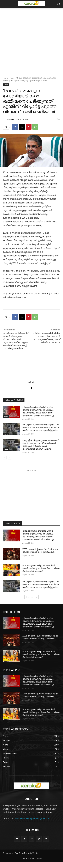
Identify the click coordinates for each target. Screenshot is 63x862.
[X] (22, 127)
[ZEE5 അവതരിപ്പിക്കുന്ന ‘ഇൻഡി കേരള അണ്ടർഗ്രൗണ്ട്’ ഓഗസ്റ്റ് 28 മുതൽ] (11, 554)
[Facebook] (15, 127)
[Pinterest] (29, 127)
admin (11, 119)
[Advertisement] (31, 41)
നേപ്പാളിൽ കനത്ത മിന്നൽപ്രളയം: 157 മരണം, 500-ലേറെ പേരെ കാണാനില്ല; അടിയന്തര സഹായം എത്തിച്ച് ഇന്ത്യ (40, 427)
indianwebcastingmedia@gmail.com (32, 818)
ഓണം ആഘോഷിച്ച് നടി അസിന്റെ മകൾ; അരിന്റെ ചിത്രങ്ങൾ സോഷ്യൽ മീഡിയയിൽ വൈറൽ (40, 568)
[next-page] (9, 457)
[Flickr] (31, 839)
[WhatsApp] (35, 127)
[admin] (5, 119)
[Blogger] (17, 839)
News (12, 78)
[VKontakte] (46, 839)
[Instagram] (39, 839)
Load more (30, 597)
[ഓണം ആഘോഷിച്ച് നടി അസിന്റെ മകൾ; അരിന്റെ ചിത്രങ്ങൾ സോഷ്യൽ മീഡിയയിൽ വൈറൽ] (11, 570)
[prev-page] (5, 457)
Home (5, 78)
